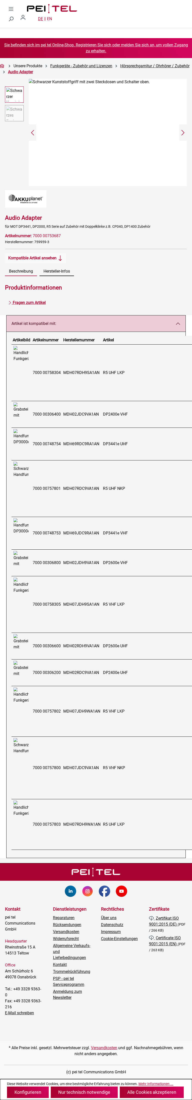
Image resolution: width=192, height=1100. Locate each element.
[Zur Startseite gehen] (47, 8)
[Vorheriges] (32, 133)
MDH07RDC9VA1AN (81, 488)
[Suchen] (11, 19)
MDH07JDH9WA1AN (81, 711)
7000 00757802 (47, 711)
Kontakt (60, 964)
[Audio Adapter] (108, 132)
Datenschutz (112, 924)
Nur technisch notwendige (84, 1092)
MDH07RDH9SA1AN (81, 372)
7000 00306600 (47, 646)
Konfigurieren (27, 1092)
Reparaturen (63, 917)
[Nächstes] (183, 133)
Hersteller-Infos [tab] (57, 271)
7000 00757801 (47, 488)
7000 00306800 (47, 562)
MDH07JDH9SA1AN (81, 604)
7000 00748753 (47, 533)
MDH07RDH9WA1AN (81, 824)
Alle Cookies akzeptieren (151, 1092)
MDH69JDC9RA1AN (81, 533)
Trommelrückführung (71, 971)
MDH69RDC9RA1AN (81, 443)
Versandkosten (66, 931)
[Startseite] (3, 66)
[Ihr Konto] (25, 19)
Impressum (111, 931)
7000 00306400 (47, 414)
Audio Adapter (20, 72)
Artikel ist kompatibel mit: (34, 323)
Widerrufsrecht (66, 938)
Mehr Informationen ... (155, 1084)
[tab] (21, 271)
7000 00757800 (47, 767)
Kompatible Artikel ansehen (33, 258)
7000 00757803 (47, 824)
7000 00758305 (47, 604)
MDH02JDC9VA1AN (81, 414)
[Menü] (11, 9)
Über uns (108, 917)
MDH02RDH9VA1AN (81, 646)
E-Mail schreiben (19, 1013)
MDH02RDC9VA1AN (81, 672)
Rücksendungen (67, 924)
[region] (96, 132)
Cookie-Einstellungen (119, 938)
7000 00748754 (47, 443)
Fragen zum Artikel (29, 302)
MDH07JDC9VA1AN (81, 767)
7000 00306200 (47, 672)
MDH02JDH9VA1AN (81, 562)
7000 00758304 (47, 372)
